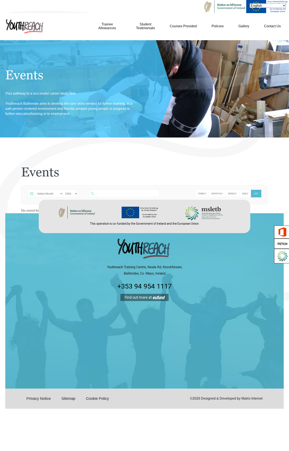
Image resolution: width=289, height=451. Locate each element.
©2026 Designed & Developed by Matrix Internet (226, 398)
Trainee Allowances (107, 26)
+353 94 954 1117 (144, 286)
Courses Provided (183, 26)
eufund (158, 297)
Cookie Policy (97, 398)
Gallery (243, 26)
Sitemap (68, 398)
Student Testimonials (145, 26)
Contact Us (272, 26)
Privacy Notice (38, 398)
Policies (218, 26)
